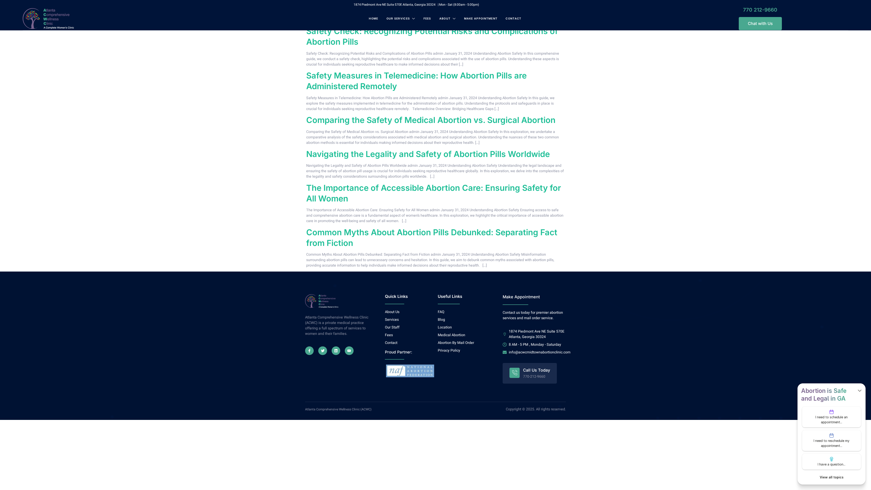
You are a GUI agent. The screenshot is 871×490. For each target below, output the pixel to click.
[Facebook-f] (309, 350)
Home (373, 18)
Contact (513, 18)
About (445, 18)
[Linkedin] (336, 350)
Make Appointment (481, 18)
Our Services (398, 18)
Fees (427, 18)
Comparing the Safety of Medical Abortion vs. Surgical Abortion (430, 120)
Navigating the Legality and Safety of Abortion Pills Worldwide (428, 154)
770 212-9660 (760, 10)
